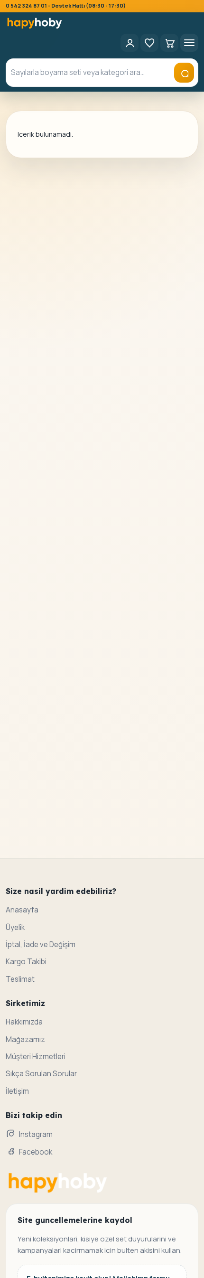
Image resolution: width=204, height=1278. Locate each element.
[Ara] (184, 73)
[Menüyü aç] (189, 43)
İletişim (17, 1091)
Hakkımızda (24, 1022)
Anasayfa (22, 910)
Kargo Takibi (26, 962)
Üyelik (15, 927)
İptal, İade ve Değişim (40, 944)
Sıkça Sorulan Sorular (41, 1074)
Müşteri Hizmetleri (35, 1057)
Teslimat (20, 979)
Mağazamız (25, 1039)
